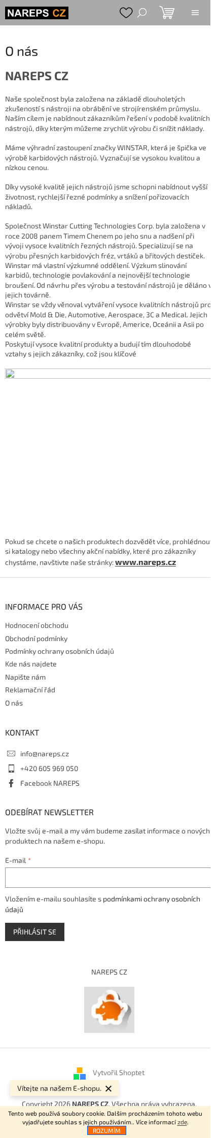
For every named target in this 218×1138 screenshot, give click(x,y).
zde (182, 1121)
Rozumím (107, 1130)
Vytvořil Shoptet (118, 1072)
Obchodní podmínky (36, 638)
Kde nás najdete (31, 663)
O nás (14, 702)
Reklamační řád (30, 689)
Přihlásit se (34, 931)
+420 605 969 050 (49, 768)
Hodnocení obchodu (36, 625)
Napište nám (25, 677)
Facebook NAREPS (50, 783)
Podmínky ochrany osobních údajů (59, 651)
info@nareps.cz (44, 753)
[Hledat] (142, 13)
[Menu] (195, 13)
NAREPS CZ (109, 971)
